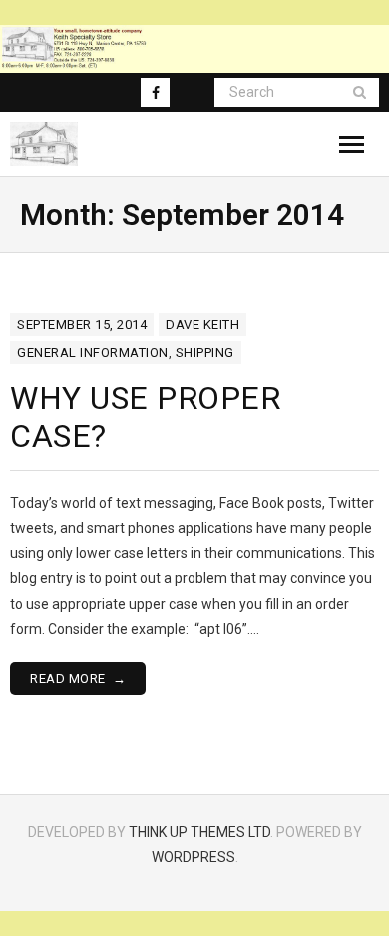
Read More (68, 678)
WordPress (193, 857)
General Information (93, 352)
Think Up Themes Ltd (199, 832)
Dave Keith (202, 324)
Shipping (205, 352)
